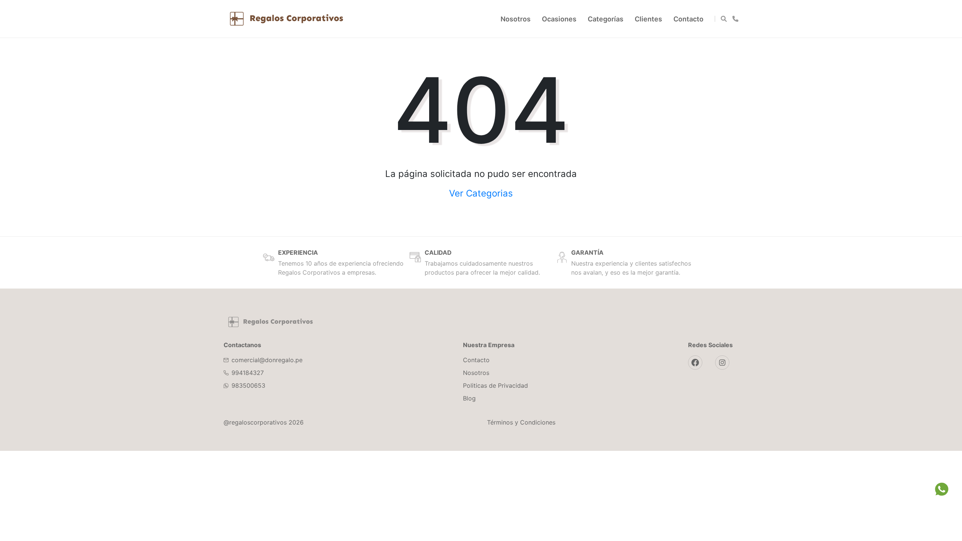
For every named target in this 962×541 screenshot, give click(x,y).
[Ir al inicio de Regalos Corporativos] (271, 322)
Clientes (648, 19)
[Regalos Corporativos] (286, 19)
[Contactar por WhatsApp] (735, 19)
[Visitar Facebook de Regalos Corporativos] (695, 362)
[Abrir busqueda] (724, 19)
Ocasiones (559, 19)
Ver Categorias (481, 193)
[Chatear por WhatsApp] (941, 489)
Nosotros (516, 19)
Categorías (605, 19)
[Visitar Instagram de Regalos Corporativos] (722, 362)
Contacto (688, 19)
